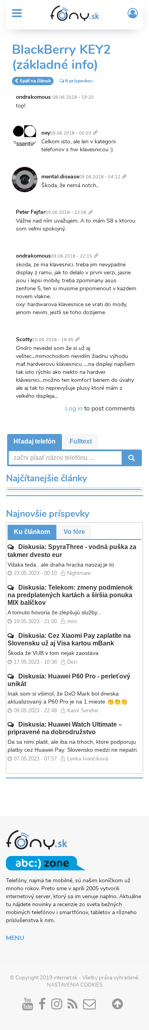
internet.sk (65, 977)
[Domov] (74, 13)
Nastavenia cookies (75, 985)
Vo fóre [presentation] (74, 531)
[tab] (34, 442)
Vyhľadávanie (130, 458)
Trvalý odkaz (97, 128)
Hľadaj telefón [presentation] (35, 441)
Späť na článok (35, 81)
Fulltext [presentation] (81, 441)
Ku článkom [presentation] (32, 531)
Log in (74, 408)
